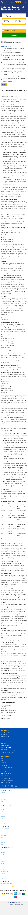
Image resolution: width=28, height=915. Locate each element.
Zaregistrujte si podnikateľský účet (9, 753)
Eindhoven (2, 830)
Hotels (12, 2)
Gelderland (3, 792)
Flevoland (2, 794)
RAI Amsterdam (3, 873)
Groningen (2, 833)
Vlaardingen (3, 859)
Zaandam (2, 863)
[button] (18, 2)
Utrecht (2, 801)
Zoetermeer (3, 861)
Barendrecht (3, 816)
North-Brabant (3, 797)
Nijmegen (2, 849)
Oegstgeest (3, 850)
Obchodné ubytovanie (6, 745)
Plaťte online (4, 734)
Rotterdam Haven (4, 875)
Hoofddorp (2, 839)
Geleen (2, 832)
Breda (2, 818)
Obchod (13, 30)
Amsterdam (3, 813)
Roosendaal (3, 852)
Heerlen (2, 837)
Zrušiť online (4, 738)
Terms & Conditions (18, 904)
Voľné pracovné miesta (6, 764)
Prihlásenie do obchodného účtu (8, 751)
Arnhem (2, 811)
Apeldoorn (2, 814)
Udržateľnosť (4, 766)
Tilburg (2, 856)
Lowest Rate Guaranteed (14, 906)
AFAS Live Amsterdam (4, 871)
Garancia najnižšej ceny (6, 767)
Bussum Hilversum (4, 822)
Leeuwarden (3, 842)
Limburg (2, 796)
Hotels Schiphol (3, 868)
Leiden (2, 840)
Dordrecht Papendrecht (5, 828)
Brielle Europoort (3, 820)
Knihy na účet (4, 749)
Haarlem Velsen (3, 835)
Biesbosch (2, 878)
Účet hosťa (3, 740)
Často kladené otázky (6, 732)
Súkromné (7, 30)
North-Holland (3, 799)
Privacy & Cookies (9, 904)
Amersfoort (2, 809)
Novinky (2, 760)
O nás (2, 758)
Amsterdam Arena (4, 869)
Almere (2, 807)
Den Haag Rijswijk (4, 823)
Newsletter (3, 762)
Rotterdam (2, 854)
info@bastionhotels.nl (7, 777)
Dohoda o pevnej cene (6, 747)
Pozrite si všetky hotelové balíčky (6, 883)
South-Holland (3, 803)
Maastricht (2, 844)
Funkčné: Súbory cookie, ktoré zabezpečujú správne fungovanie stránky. (13, 49)
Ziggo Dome (3, 876)
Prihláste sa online (5, 736)
